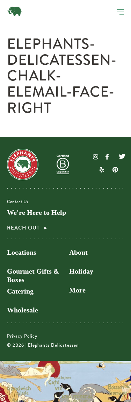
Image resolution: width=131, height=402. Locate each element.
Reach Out (24, 228)
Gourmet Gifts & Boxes (33, 275)
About (78, 252)
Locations (21, 252)
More (77, 290)
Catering (20, 291)
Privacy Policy (22, 336)
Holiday (81, 271)
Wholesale (22, 310)
